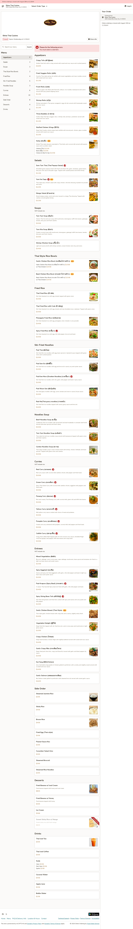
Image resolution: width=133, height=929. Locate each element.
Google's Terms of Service (52, 924)
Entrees (16, 95)
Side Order (16, 100)
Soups (16, 67)
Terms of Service (85, 918)
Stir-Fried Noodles (16, 81)
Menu (9, 919)
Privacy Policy (74, 918)
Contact (44, 919)
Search (29, 47)
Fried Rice (16, 76)
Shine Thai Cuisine (12, 5)
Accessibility (95, 918)
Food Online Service (93, 924)
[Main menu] (3, 6)
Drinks (16, 109)
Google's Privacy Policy (34, 924)
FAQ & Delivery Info (19, 919)
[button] (67, 64)
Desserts (16, 105)
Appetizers (16, 57)
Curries (16, 90)
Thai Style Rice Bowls (16, 72)
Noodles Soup (16, 86)
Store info (93, 39)
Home (3, 919)
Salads (16, 62)
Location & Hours (34, 919)
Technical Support (63, 918)
